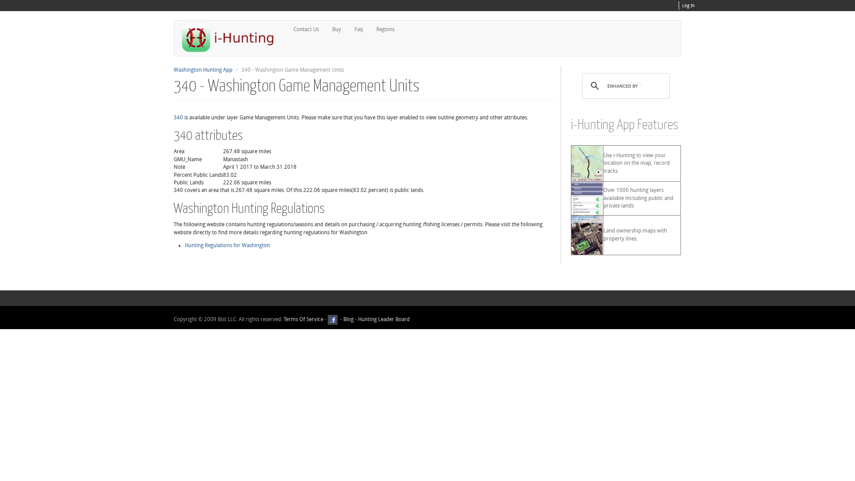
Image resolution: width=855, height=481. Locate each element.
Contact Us (306, 29)
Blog (348, 319)
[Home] (231, 38)
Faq (358, 29)
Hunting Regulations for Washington (227, 245)
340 (178, 117)
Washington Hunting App (203, 70)
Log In (688, 5)
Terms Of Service (303, 319)
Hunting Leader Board (383, 319)
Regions (385, 29)
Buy (336, 29)
